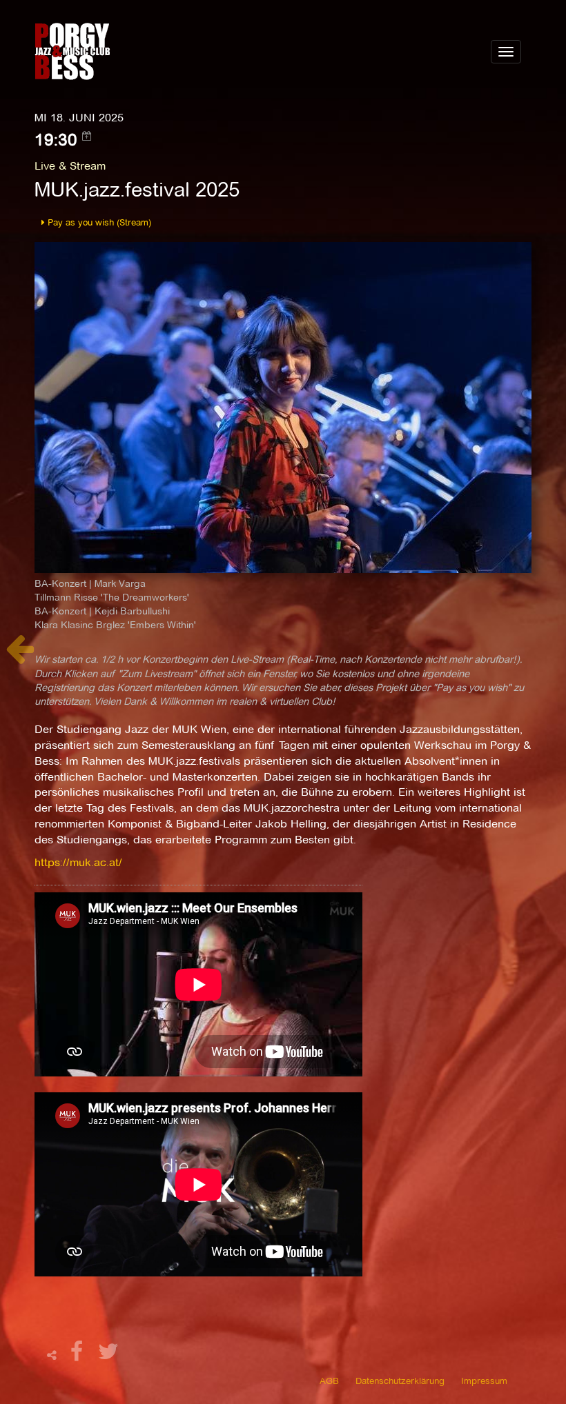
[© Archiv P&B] (283, 406)
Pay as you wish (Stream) (98, 222)
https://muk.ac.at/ (78, 862)
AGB (329, 1380)
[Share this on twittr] (109, 1355)
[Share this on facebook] (79, 1355)
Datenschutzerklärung (400, 1380)
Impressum (484, 1380)
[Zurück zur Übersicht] (20, 656)
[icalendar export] (87, 136)
